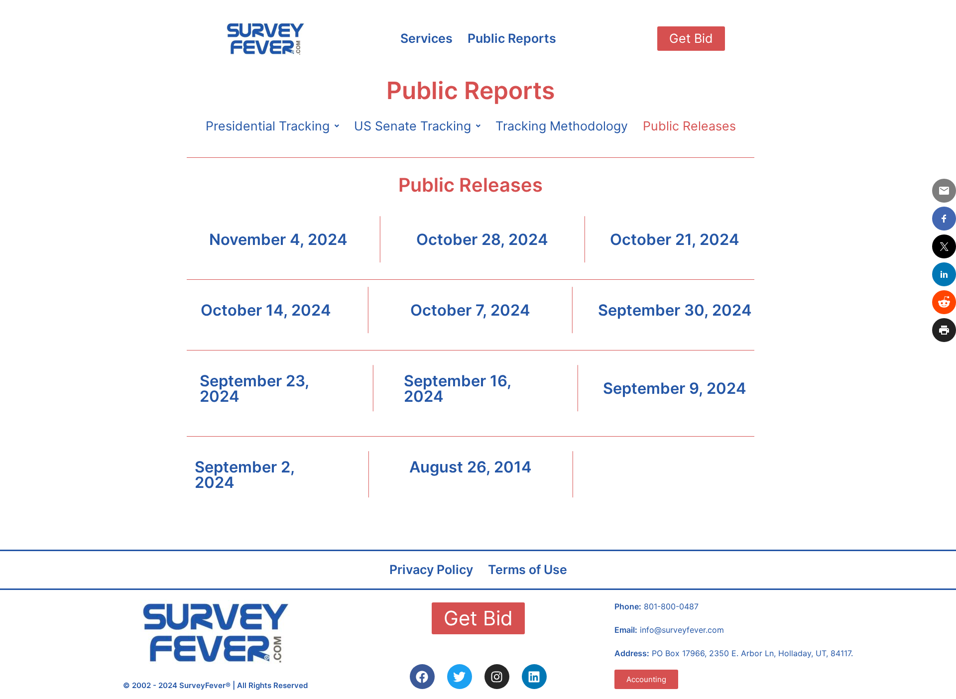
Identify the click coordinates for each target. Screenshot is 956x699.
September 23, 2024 (254, 388)
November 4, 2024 (278, 239)
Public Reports (512, 38)
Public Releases (689, 125)
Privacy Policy (431, 569)
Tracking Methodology (561, 125)
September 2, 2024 (244, 474)
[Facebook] (422, 676)
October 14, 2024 (266, 310)
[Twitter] (459, 676)
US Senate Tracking (412, 125)
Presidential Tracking (268, 125)
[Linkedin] (534, 676)
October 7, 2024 (470, 310)
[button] (272, 126)
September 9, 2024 (674, 388)
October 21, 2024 (674, 239)
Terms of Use (527, 569)
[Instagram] (496, 676)
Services (426, 38)
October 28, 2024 (482, 239)
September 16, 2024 (457, 388)
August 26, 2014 (470, 467)
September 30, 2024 (675, 310)
